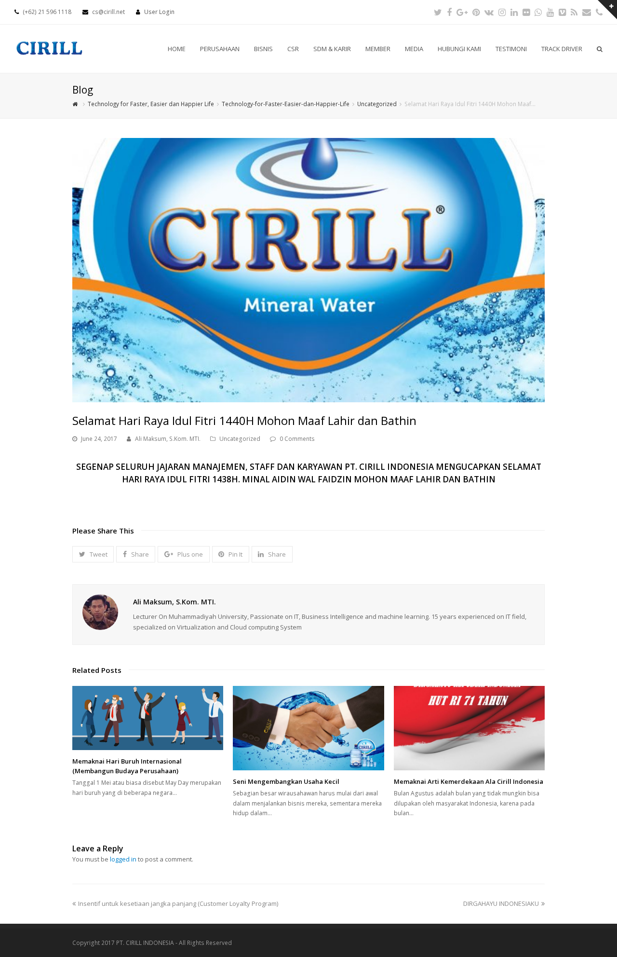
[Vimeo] (562, 12)
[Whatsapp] (538, 12)
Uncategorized (239, 439)
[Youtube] (550, 12)
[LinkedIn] (514, 12)
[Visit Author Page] (100, 612)
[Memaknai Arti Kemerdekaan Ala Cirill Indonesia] (469, 728)
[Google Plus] (462, 12)
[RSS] (574, 12)
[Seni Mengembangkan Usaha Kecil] (308, 728)
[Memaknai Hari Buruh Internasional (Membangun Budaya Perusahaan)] (147, 718)
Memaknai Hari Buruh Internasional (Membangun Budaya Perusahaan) (127, 766)
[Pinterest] (476, 12)
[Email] (586, 12)
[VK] (489, 12)
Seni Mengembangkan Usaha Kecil (286, 781)
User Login (159, 12)
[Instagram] (502, 12)
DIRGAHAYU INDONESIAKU (501, 903)
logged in (123, 859)
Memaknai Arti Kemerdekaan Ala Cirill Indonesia (468, 781)
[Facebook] (449, 12)
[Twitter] (438, 12)
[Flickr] (526, 12)
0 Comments (297, 439)
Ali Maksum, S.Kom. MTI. (168, 439)
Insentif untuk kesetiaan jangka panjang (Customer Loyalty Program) (178, 903)
